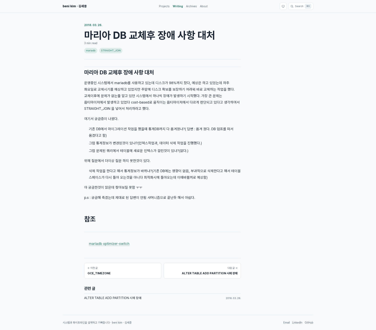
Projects (164, 6)
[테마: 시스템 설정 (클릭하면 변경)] (283, 6)
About (204, 6)
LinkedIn (297, 322)
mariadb (91, 50)
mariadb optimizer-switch (109, 244)
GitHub (309, 322)
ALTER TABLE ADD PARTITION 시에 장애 (112, 298)
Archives (191, 6)
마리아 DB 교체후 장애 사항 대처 (119, 72)
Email (286, 322)
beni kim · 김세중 (75, 6)
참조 (90, 219)
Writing (178, 6)
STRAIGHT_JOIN (111, 50)
